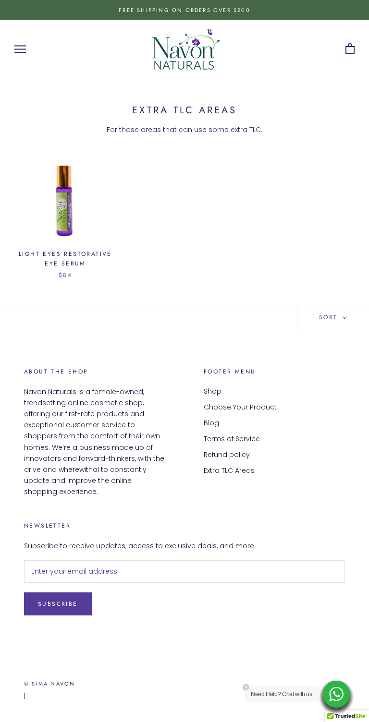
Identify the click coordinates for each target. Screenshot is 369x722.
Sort (330, 317)
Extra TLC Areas (229, 470)
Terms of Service (232, 439)
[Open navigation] (20, 49)
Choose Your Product (240, 407)
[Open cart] (350, 49)
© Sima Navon (49, 683)
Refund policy (227, 454)
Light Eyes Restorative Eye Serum (65, 259)
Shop (212, 391)
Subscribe (58, 604)
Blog (211, 423)
